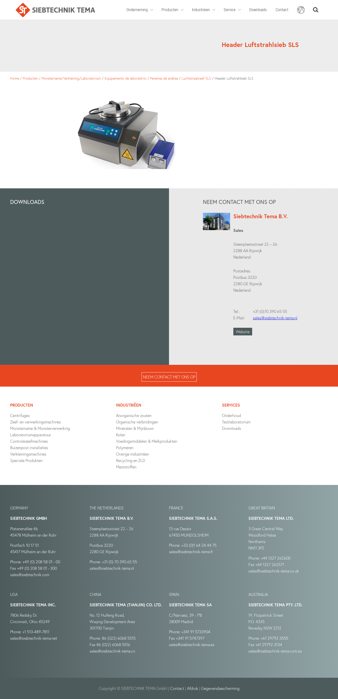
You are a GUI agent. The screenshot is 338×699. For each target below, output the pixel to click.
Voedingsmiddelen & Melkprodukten (146, 441)
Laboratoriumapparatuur (30, 434)
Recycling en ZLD (130, 460)
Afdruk (192, 688)
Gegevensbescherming (220, 688)
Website (243, 331)
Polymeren (124, 447)
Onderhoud (231, 415)
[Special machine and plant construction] (55, 10)
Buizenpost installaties (29, 447)
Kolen (120, 434)
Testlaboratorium (236, 421)
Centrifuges (20, 415)
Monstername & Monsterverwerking (40, 428)
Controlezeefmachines (29, 441)
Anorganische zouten (133, 415)
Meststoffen (126, 466)
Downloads (258, 9)
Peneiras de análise (164, 78)
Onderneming (137, 9)
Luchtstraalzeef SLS (196, 78)
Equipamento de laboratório (125, 78)
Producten (170, 9)
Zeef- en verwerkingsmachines (35, 421)
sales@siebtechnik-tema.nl (275, 317)
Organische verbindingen (137, 421)
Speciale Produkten (26, 460)
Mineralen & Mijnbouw (135, 428)
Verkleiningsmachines (28, 454)
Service (230, 9)
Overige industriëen (132, 454)
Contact (282, 9)
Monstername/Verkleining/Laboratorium (71, 78)
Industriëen (201, 9)
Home (14, 78)
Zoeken (315, 7)
